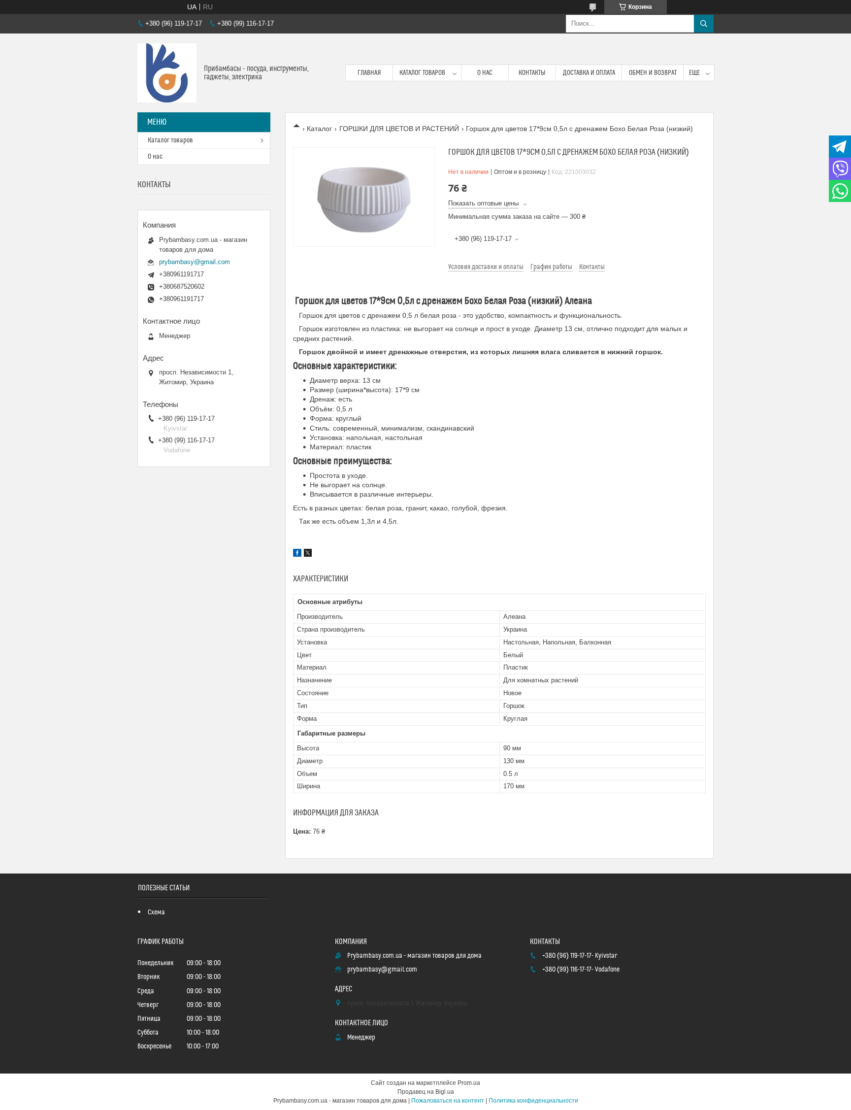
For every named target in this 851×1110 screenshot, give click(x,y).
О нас (484, 73)
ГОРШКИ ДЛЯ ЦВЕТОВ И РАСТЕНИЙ (399, 129)
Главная (369, 73)
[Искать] (704, 24)
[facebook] (297, 554)
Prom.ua (469, 1082)
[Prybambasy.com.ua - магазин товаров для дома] (166, 72)
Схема (156, 912)
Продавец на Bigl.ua (425, 1091)
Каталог (319, 129)
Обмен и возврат (653, 73)
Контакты (532, 73)
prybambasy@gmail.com (194, 262)
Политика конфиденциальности (533, 1100)
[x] (308, 554)
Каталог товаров (422, 73)
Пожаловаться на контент (447, 1100)
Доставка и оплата (589, 73)
